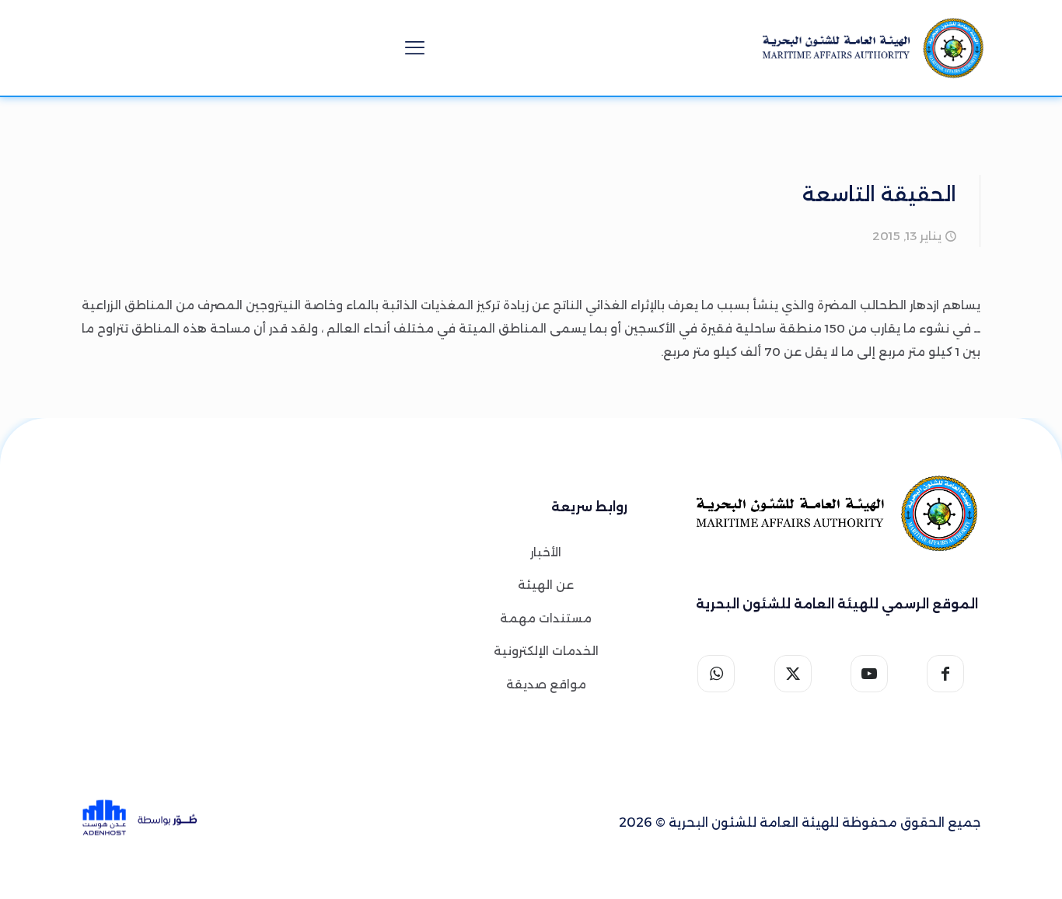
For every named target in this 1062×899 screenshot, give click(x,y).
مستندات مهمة (546, 618)
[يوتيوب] (874, 673)
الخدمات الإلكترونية (546, 650)
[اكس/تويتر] (798, 673)
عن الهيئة (546, 584)
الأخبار (545, 552)
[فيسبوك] (951, 673)
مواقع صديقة (546, 684)
